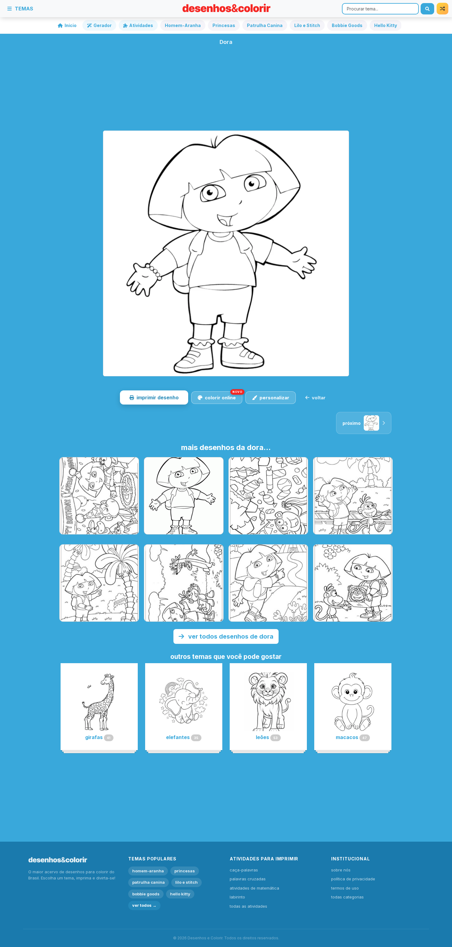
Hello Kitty (385, 25)
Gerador (102, 25)
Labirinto (237, 896)
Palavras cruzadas (248, 878)
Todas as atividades (248, 906)
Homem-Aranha (183, 25)
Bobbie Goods (347, 25)
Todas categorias (347, 896)
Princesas (223, 25)
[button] (154, 397)
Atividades (141, 25)
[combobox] (380, 8)
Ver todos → (144, 905)
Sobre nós (341, 869)
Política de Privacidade (353, 878)
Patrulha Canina (265, 25)
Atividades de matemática (254, 888)
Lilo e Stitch (307, 25)
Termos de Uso (345, 888)
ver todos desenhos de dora (230, 636)
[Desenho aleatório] (442, 8)
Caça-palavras (244, 869)
